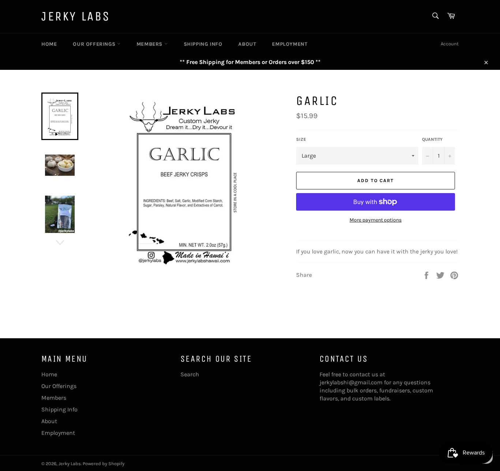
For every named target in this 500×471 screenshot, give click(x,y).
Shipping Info (203, 44)
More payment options (376, 220)
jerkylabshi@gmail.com (351, 382)
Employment (289, 44)
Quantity (432, 139)
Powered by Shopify (103, 463)
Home (49, 44)
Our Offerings (95, 44)
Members (150, 44)
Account (450, 43)
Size (301, 139)
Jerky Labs (76, 16)
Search (189, 374)
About (247, 44)
